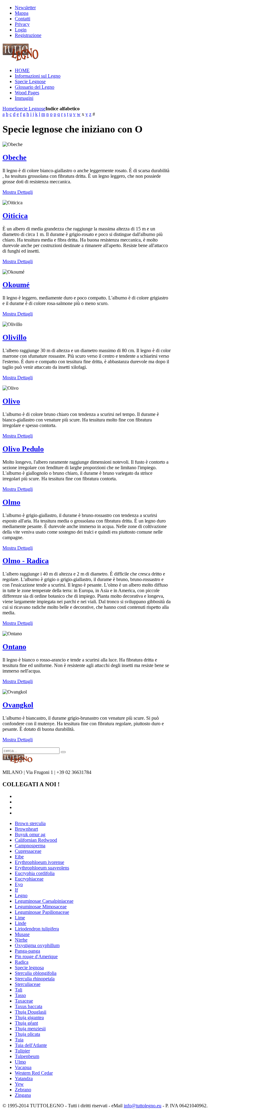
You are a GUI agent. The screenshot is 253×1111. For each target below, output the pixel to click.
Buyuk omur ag (30, 834)
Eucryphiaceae (29, 878)
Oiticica (15, 216)
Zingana (23, 1095)
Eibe (19, 856)
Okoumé (16, 285)
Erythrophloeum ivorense (39, 862)
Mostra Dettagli (17, 192)
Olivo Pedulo (23, 449)
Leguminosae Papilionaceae (42, 912)
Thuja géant (26, 1023)
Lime (20, 917)
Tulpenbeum (27, 1056)
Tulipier (22, 1050)
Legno (21, 895)
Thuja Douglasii (30, 1012)
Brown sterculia (30, 823)
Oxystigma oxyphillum (37, 945)
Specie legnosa (29, 967)
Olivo (11, 401)
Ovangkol (17, 705)
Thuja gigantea (29, 1017)
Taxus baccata (28, 1006)
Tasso (20, 995)
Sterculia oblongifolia (35, 973)
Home (8, 108)
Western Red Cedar (34, 1073)
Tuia (19, 1039)
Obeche (14, 157)
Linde (20, 923)
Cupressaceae (28, 851)
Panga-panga (27, 951)
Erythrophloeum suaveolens (42, 867)
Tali (18, 989)
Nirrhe (21, 939)
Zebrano (23, 1089)
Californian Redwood (36, 840)
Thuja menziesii (30, 1028)
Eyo (19, 884)
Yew (19, 1084)
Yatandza (24, 1078)
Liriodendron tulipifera (37, 928)
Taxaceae (24, 1000)
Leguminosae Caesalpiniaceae (44, 901)
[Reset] (63, 752)
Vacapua (23, 1067)
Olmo (11, 502)
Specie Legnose (30, 108)
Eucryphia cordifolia (35, 873)
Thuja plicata (27, 1034)
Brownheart (26, 829)
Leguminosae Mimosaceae (41, 906)
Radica (21, 962)
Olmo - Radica (25, 561)
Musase (22, 934)
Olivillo (14, 337)
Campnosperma (30, 845)
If (16, 890)
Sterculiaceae (27, 984)
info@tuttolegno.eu (142, 1105)
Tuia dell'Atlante (31, 1045)
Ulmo (20, 1061)
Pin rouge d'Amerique (36, 956)
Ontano (14, 647)
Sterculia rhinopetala (35, 978)
